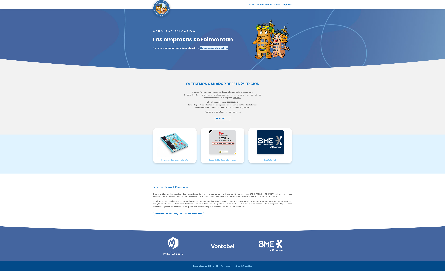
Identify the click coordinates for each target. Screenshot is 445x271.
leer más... (222, 118)
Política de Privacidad (243, 266)
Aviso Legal (225, 266)
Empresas (287, 5)
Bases (277, 5)
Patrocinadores (264, 5)
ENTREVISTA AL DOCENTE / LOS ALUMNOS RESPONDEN (178, 214)
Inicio (251, 5)
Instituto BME (270, 160)
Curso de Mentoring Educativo (222, 160)
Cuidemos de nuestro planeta (174, 160)
